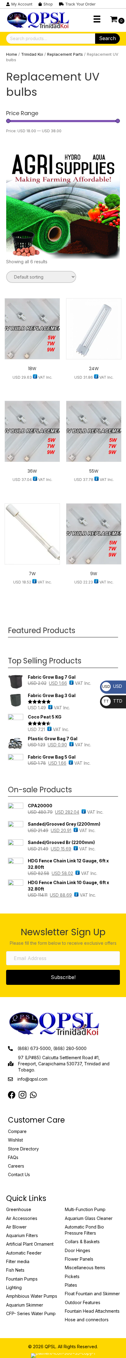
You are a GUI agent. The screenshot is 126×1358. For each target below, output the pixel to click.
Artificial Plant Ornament (30, 1244)
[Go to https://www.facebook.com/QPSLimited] (12, 1095)
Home (11, 54)
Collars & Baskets (82, 1241)
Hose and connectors (87, 1319)
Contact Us (19, 1174)
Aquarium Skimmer (24, 1304)
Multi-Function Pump (85, 1209)
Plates (71, 1285)
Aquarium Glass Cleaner (89, 1218)
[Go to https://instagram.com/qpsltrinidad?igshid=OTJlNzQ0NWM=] (22, 1095)
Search (107, 38)
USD (112, 686)
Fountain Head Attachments (92, 1311)
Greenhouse (18, 1209)
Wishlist (15, 1139)
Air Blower (16, 1226)
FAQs (13, 1157)
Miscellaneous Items (85, 1267)
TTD (112, 700)
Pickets (72, 1276)
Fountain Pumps (22, 1278)
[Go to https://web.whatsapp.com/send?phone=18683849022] (33, 1095)
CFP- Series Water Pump (31, 1313)
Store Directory (23, 1148)
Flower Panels (79, 1259)
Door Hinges (77, 1250)
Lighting (14, 1287)
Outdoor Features (82, 1302)
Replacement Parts (65, 54)
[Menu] (97, 19)
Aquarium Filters (22, 1235)
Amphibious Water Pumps (31, 1296)
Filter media (17, 1261)
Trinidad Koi (32, 54)
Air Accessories (21, 1218)
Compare (17, 1131)
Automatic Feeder (24, 1252)
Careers (16, 1166)
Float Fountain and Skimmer (92, 1293)
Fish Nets (15, 1270)
